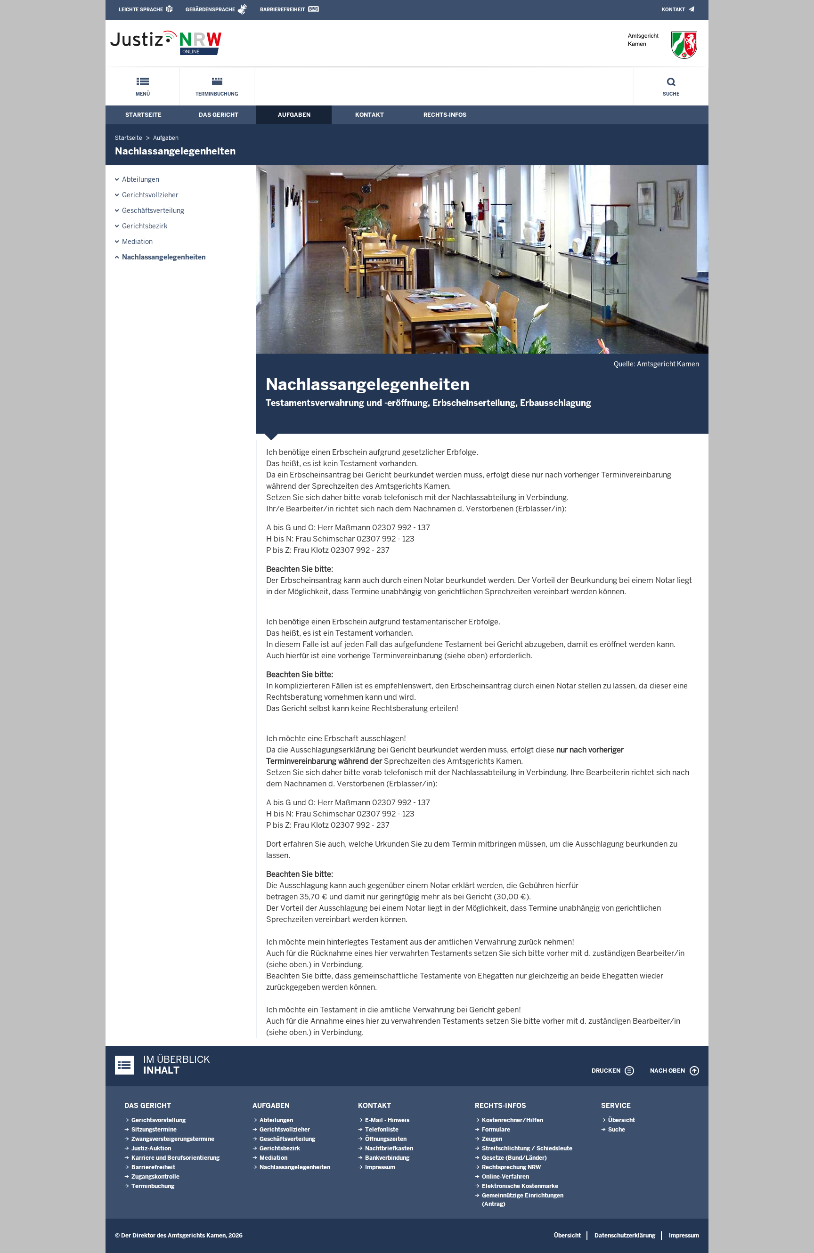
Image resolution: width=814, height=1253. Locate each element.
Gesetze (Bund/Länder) (514, 1158)
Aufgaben (294, 115)
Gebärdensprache (210, 10)
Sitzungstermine (154, 1129)
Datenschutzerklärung (624, 1235)
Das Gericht (218, 115)
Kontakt (673, 10)
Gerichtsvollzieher (150, 195)
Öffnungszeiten (386, 1139)
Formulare (496, 1129)
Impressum (380, 1167)
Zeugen (492, 1139)
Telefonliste (382, 1129)
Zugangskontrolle (155, 1176)
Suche (671, 94)
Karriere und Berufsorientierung (175, 1158)
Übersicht (621, 1120)
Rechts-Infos (444, 115)
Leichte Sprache (141, 10)
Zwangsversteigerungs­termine (172, 1139)
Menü (143, 94)
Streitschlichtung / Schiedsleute (527, 1148)
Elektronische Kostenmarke (520, 1186)
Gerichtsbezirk (145, 226)
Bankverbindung (387, 1158)
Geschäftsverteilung (153, 210)
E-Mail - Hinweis (387, 1120)
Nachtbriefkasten (389, 1148)
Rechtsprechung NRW (511, 1167)
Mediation (137, 241)
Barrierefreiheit (282, 10)
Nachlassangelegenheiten (164, 257)
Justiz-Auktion (151, 1148)
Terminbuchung (216, 94)
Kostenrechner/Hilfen (512, 1120)
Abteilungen (140, 179)
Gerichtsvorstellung (158, 1120)
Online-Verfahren (505, 1176)
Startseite (143, 115)
